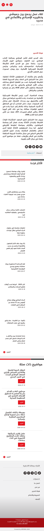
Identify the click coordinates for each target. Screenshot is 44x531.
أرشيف (37, 499)
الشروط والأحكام (34, 495)
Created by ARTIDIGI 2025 (22, 529)
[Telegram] (37, 146)
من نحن (37, 487)
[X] (30, 146)
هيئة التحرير (36, 491)
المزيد (8, 352)
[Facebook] (26, 146)
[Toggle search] (11, 5)
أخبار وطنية (30, 153)
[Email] (40, 146)
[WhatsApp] (33, 146)
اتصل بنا (37, 483)
